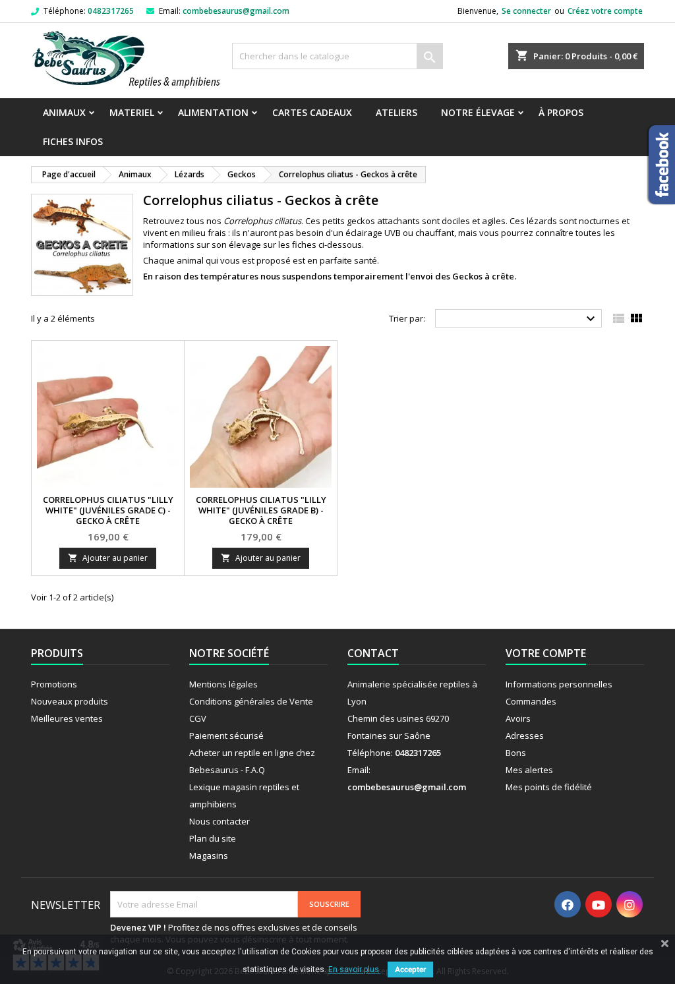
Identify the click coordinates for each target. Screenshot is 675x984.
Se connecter (526, 10)
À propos (561, 112)
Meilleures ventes (67, 718)
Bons (516, 753)
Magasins (208, 855)
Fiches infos (73, 141)
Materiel (131, 112)
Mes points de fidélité (549, 787)
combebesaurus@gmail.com (236, 10)
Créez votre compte (605, 10)
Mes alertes (529, 770)
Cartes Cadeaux (312, 112)
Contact (373, 653)
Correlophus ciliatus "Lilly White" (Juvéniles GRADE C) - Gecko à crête (108, 510)
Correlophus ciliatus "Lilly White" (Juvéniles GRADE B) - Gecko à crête (261, 510)
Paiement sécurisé (226, 735)
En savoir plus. (354, 969)
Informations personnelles (559, 684)
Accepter (410, 969)
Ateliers (396, 112)
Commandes (531, 701)
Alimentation (213, 112)
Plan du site (212, 838)
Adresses (525, 735)
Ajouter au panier (108, 558)
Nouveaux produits (69, 701)
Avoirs (518, 718)
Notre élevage (478, 112)
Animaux (64, 112)
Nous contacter (219, 821)
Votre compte (546, 653)
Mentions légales (223, 684)
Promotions (54, 684)
